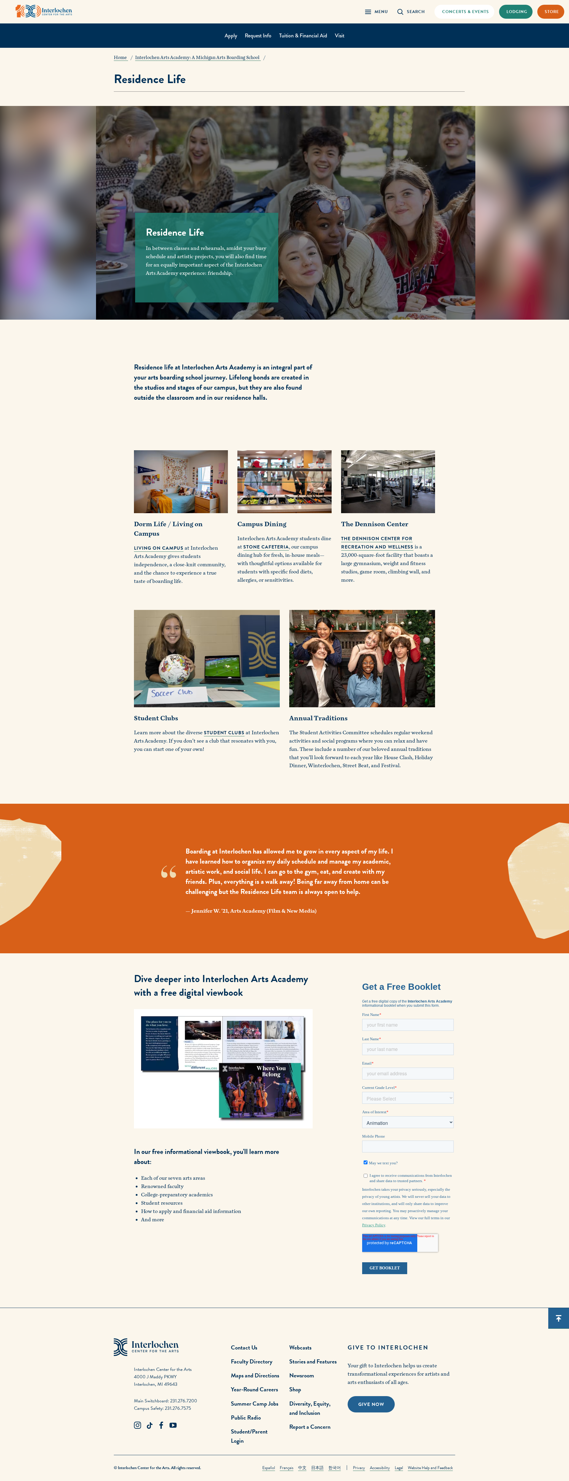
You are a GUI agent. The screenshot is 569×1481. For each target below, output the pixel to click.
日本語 (317, 1468)
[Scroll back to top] (558, 1318)
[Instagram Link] (137, 1425)
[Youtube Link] (173, 1425)
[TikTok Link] (149, 1425)
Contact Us (244, 1347)
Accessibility (380, 1468)
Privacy (359, 1468)
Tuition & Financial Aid (303, 35)
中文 (302, 1468)
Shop (295, 1389)
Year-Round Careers (254, 1389)
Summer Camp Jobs (254, 1403)
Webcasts (300, 1347)
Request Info (258, 35)
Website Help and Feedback (430, 1468)
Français (286, 1468)
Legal (399, 1468)
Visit (339, 35)
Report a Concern (309, 1426)
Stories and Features (313, 1361)
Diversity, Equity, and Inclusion (309, 1408)
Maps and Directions (255, 1375)
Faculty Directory (251, 1361)
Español (268, 1468)
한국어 (334, 1468)
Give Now (371, 1404)
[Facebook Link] (161, 1425)
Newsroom (301, 1375)
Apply (231, 35)
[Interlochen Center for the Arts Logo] (44, 11)
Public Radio (246, 1417)
